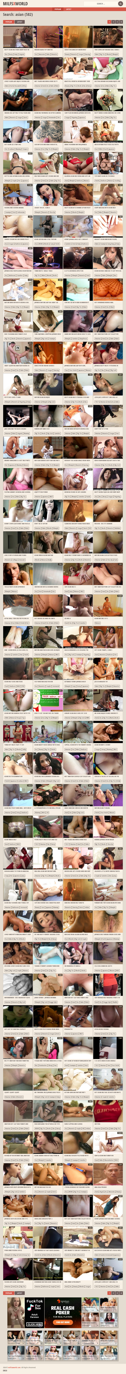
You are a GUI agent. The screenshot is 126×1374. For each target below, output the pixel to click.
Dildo (100, 149)
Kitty (24, 86)
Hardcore (79, 181)
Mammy (18, 149)
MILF (51, 497)
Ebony (50, 1065)
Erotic (81, 907)
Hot (59, 117)
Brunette (54, 54)
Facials (88, 497)
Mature (86, 181)
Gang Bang (111, 244)
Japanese (82, 117)
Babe (48, 54)
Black (56, 86)
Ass (36, 54)
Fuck (11, 86)
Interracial (55, 686)
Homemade (52, 117)
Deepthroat (83, 339)
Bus (6, 54)
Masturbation (108, 1160)
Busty (11, 54)
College (15, 560)
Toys (23, 718)
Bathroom (12, 275)
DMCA (5, 1370)
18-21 (97, 402)
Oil (47, 813)
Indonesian (21, 212)
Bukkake (117, 528)
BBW (87, 718)
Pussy (18, 718)
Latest (68, 9)
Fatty (18, 813)
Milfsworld (15, 3)
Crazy (73, 686)
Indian (87, 907)
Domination (43, 1065)
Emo (110, 876)
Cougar (81, 54)
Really (49, 560)
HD (90, 528)
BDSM (40, 244)
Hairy (15, 54)
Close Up (52, 212)
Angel (101, 1192)
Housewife (18, 86)
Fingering (74, 117)
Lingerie (21, 54)
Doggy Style (53, 1002)
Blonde (109, 54)
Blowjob (115, 54)
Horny (79, 686)
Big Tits (102, 54)
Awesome (42, 54)
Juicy (71, 591)
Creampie (8, 212)
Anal (43, 86)
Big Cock (44, 339)
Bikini (43, 275)
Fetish (97, 181)
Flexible (115, 1002)
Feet (66, 370)
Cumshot (68, 244)
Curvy (52, 244)
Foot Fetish (73, 370)
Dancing (87, 54)
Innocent (22, 560)
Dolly (24, 749)
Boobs (80, 86)
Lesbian (11, 149)
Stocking (117, 181)
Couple (14, 181)
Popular (58, 9)
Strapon (25, 149)
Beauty (67, 54)
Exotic (25, 117)
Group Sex (26, 1255)
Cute (42, 907)
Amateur (38, 86)
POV (23, 686)
